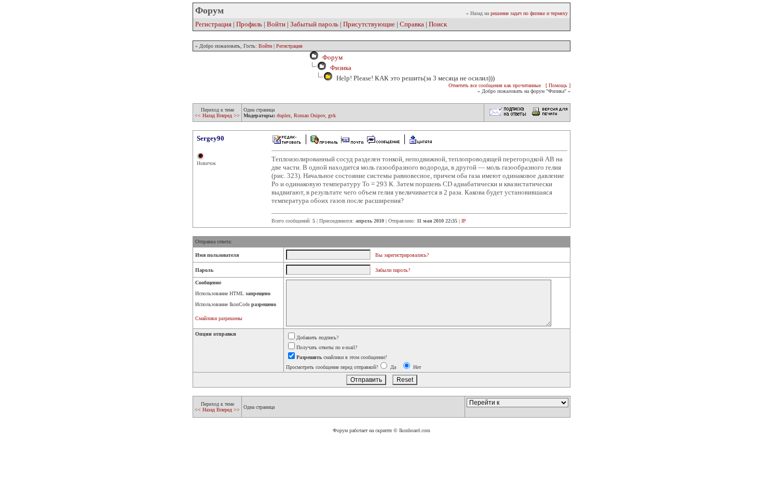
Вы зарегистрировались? (402, 255)
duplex (284, 115)
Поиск (438, 24)
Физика (340, 68)
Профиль (249, 24)
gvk (332, 115)
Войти (276, 24)
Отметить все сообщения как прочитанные (494, 85)
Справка (412, 24)
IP (463, 221)
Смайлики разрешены (218, 318)
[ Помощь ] (558, 85)
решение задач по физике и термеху (529, 13)
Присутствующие (369, 24)
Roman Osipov (309, 115)
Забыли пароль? (392, 270)
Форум (331, 57)
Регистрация (213, 24)
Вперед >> (228, 115)
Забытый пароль (314, 24)
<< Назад (205, 115)
